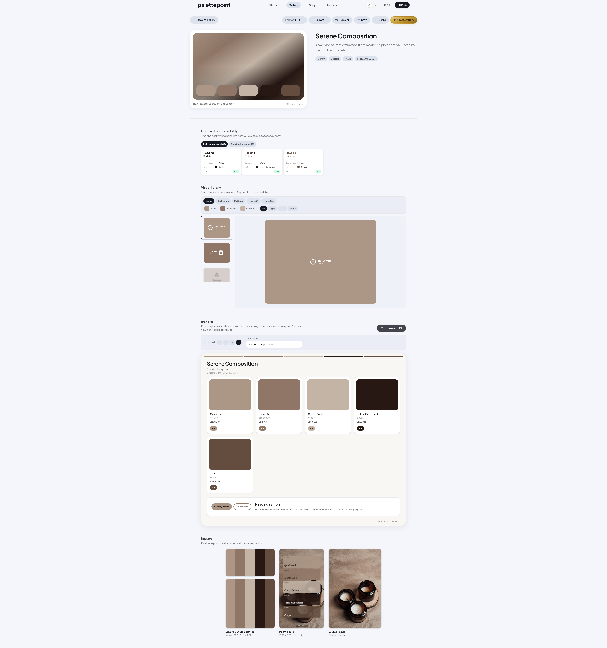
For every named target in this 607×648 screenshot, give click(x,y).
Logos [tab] (208, 201)
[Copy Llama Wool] (227, 90)
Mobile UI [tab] (253, 201)
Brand (293, 208)
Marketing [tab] (269, 201)
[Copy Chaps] (290, 90)
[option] (216, 228)
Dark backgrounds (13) (242, 144)
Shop (312, 5)
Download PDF (393, 327)
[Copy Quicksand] (206, 90)
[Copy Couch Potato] (248, 90)
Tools (330, 5)
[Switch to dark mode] (372, 5)
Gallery (293, 5)
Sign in (387, 4)
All (263, 208)
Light (272, 208)
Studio (273, 5)
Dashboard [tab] (223, 201)
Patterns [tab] (238, 201)
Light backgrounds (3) (214, 144)
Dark (282, 208)
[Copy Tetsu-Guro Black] (269, 90)
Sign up (402, 4)
